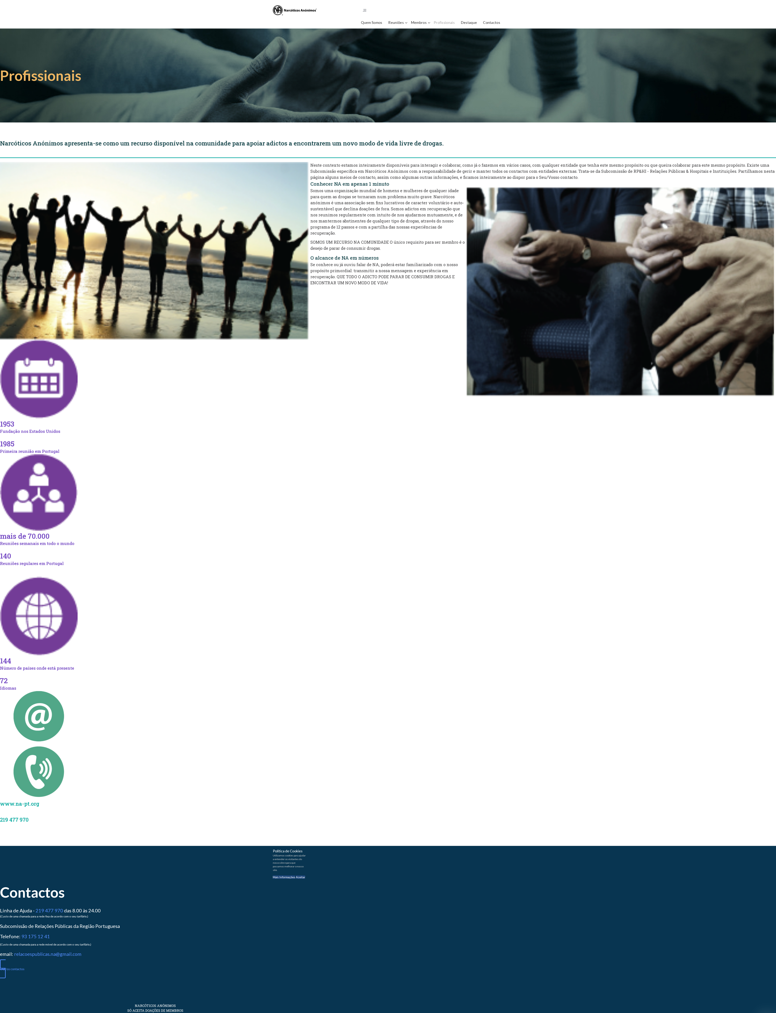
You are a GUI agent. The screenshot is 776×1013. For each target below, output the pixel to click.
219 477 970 (49, 910)
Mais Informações (284, 877)
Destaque (469, 22)
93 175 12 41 (35, 936)
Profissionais (444, 22)
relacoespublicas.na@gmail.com (47, 954)
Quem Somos (371, 22)
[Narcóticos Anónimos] (295, 10)
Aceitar (300, 877)
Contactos (491, 22)
